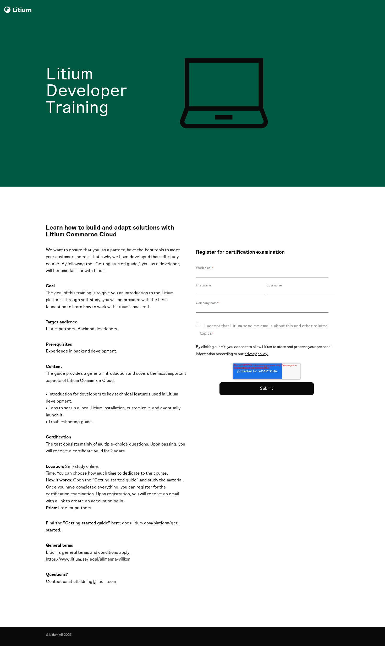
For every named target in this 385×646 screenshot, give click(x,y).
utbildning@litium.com (94, 581)
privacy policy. (256, 353)
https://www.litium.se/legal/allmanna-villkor (88, 559)
